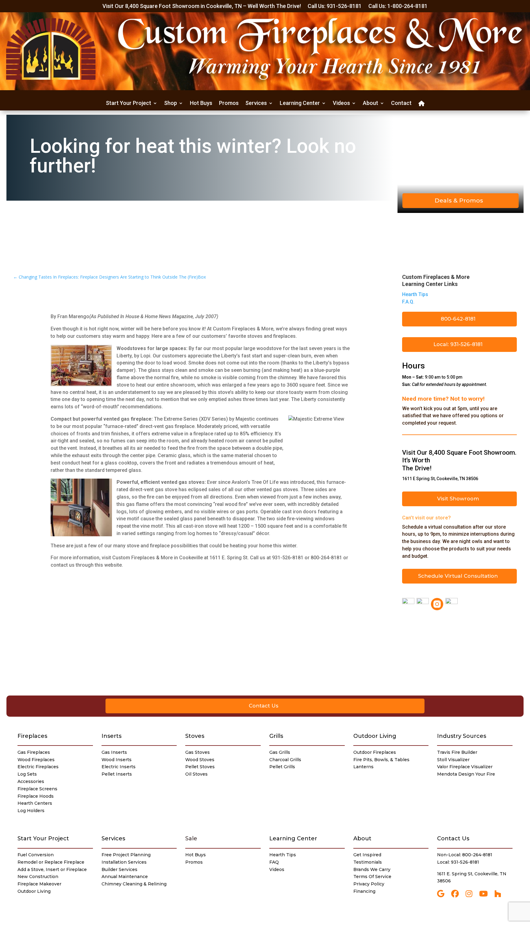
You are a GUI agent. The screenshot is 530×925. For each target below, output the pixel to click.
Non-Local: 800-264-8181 (464, 855)
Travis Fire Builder (457, 752)
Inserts (111, 736)
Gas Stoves (197, 752)
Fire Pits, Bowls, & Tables (381, 759)
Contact (401, 103)
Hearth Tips (415, 294)
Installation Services (124, 862)
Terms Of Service (372, 876)
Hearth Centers (34, 803)
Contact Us (263, 706)
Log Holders (30, 810)
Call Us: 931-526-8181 (335, 6)
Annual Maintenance (125, 876)
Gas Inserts (114, 752)
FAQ (274, 862)
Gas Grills (279, 752)
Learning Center (300, 103)
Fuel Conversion (35, 855)
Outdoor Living (374, 736)
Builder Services (119, 869)
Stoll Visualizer (453, 759)
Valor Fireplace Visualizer (465, 766)
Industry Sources (461, 736)
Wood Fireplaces (36, 759)
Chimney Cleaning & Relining (134, 884)
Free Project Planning (126, 855)
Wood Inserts (117, 759)
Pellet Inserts (117, 774)
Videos (341, 103)
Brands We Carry (371, 869)
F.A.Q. (408, 302)
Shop (170, 103)
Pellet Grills (282, 766)
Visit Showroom (458, 498)
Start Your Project (128, 103)
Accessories (30, 781)
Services (256, 103)
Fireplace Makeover (39, 884)
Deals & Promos (459, 200)
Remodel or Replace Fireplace (50, 862)
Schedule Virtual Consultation (458, 576)
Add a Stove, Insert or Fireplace (52, 869)
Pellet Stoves (200, 766)
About (370, 103)
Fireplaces (32, 736)
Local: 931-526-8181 (457, 344)
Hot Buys (201, 103)
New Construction (37, 876)
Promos (229, 103)
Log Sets (27, 774)
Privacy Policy (368, 884)
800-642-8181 (458, 319)
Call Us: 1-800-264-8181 (398, 6)
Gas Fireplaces (33, 752)
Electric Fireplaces (38, 766)
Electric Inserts (119, 766)
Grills (276, 736)
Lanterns (363, 766)
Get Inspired (367, 855)
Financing (364, 891)
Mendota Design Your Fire (466, 774)
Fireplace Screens (37, 789)
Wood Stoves (199, 759)
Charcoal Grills (285, 759)
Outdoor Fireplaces (374, 752)
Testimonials (367, 862)
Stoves (194, 736)
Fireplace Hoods (35, 796)
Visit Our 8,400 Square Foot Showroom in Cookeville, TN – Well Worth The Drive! (201, 6)
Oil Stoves (196, 774)
